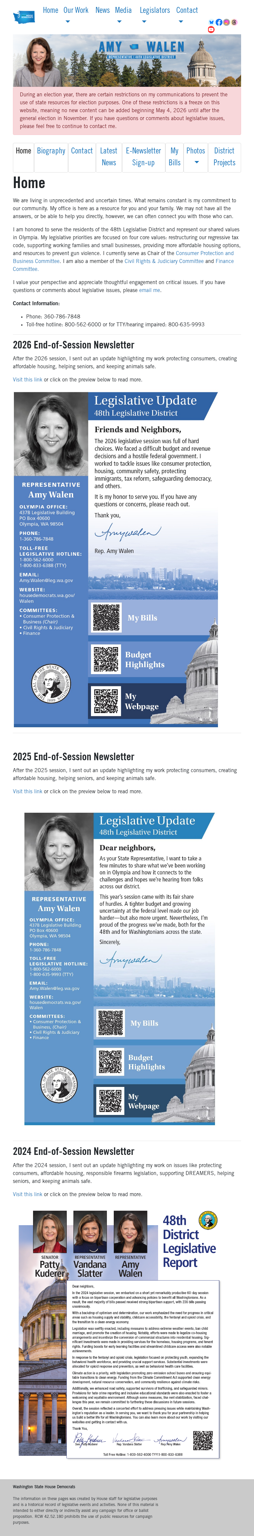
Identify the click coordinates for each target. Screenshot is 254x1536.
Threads (234, 22)
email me (149, 290)
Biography (51, 152)
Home (50, 11)
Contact (187, 11)
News (103, 11)
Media (123, 11)
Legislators (155, 11)
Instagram (227, 22)
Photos (196, 152)
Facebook (219, 22)
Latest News (108, 158)
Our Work (76, 11)
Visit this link (27, 380)
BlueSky (212, 22)
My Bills (175, 158)
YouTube (212, 29)
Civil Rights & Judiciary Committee (164, 261)
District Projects (224, 158)
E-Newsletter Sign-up (143, 158)
